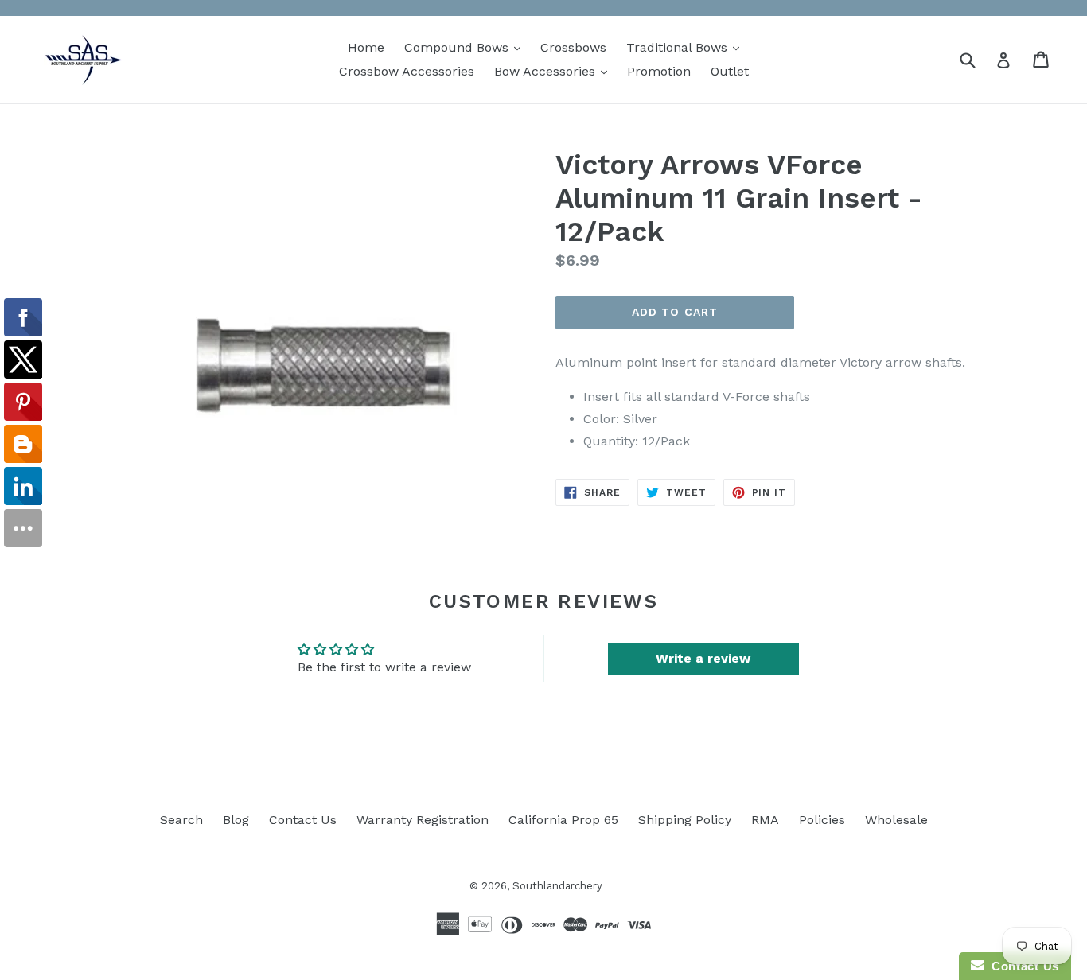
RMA (765, 819)
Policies (822, 819)
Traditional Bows (686, 47)
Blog (236, 819)
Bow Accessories (554, 71)
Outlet (730, 71)
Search (181, 819)
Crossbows (573, 47)
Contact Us (303, 819)
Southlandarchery (557, 886)
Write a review (703, 658)
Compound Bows (466, 47)
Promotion (659, 71)
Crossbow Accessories (406, 71)
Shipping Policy (684, 819)
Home (366, 47)
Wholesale (896, 819)
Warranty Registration (422, 819)
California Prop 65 (563, 819)
